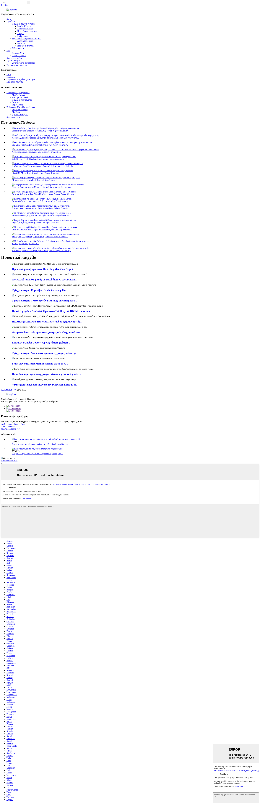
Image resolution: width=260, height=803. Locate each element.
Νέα (8, 50)
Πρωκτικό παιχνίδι (25, 46)
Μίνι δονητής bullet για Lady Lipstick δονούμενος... (34, 180)
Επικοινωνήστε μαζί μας (17, 65)
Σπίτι (8, 19)
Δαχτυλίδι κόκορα (25, 41)
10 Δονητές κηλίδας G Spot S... (25, 243)
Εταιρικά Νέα (18, 53)
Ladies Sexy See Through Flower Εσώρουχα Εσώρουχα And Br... (40, 131)
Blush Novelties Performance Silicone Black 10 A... (40, 363)
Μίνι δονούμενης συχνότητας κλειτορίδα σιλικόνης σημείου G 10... (41, 215)
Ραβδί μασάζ (22, 36)
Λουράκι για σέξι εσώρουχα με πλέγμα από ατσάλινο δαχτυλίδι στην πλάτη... (45, 138)
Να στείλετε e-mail (9, 461)
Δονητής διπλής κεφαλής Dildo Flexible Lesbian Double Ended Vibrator (43, 194)
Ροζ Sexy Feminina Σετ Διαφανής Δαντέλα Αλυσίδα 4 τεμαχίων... (40, 145)
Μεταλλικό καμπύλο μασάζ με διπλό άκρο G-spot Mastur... (44, 279)
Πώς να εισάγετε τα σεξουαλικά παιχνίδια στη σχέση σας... (37, 453)
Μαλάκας (21, 43)
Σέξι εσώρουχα (18, 48)
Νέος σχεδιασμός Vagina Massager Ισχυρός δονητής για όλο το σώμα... (43, 187)
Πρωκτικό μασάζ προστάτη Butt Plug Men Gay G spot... (43, 269)
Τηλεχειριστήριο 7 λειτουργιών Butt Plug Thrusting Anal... (44, 300)
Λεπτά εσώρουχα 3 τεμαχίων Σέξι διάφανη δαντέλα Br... (36, 152)
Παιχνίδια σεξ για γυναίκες (23, 24)
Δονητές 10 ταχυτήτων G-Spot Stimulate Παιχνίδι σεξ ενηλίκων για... (42, 229)
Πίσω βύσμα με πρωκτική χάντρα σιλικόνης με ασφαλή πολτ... (46, 374)
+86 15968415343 (9, 426)
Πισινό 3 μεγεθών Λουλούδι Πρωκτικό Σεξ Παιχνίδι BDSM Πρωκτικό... (52, 311)
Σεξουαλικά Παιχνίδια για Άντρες (26, 38)
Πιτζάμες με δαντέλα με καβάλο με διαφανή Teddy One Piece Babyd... (42, 166)
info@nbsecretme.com (10, 429)
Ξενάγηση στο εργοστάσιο (23, 63)
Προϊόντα (10, 21)
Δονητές (20, 33)
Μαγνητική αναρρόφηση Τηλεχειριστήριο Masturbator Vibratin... (40, 236)
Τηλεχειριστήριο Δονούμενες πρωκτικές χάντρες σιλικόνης (44, 353)
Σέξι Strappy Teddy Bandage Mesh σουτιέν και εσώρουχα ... (38, 159)
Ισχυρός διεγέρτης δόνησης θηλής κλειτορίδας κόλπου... (36, 222)
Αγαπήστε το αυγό (25, 29)
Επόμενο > (9, 390)
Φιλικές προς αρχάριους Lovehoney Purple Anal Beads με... (45, 384)
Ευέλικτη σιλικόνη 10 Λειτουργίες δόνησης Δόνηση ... (41, 342)
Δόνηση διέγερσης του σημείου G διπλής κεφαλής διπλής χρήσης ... (41, 201)
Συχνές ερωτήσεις (14, 58)
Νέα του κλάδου (19, 55)
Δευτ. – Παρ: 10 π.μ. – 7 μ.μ (13, 424)
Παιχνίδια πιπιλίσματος (27, 31)
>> (15, 390)
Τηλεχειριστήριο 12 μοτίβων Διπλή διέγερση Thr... (40, 290)
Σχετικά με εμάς (13, 60)
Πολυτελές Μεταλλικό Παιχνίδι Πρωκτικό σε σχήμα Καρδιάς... (47, 321)
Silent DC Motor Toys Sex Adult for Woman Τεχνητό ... (36, 173)
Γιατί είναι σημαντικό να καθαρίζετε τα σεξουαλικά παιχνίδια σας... (41, 444)
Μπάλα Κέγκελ (24, 26)
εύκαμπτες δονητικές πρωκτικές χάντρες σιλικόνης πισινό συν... (47, 332)
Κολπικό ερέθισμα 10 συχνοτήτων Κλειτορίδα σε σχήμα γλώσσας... (41, 250)
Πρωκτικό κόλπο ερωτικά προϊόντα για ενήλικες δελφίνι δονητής (40, 208)
